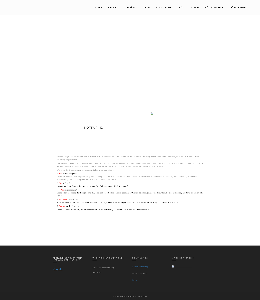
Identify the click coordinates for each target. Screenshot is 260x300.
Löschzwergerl (215, 7)
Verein (146, 7)
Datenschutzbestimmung (103, 268)
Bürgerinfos (238, 7)
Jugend (195, 7)
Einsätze (131, 7)
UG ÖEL (181, 7)
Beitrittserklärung (140, 267)
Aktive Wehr (163, 7)
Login (135, 280)
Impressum (97, 272)
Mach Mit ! (114, 7)
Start (98, 7)
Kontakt (58, 269)
